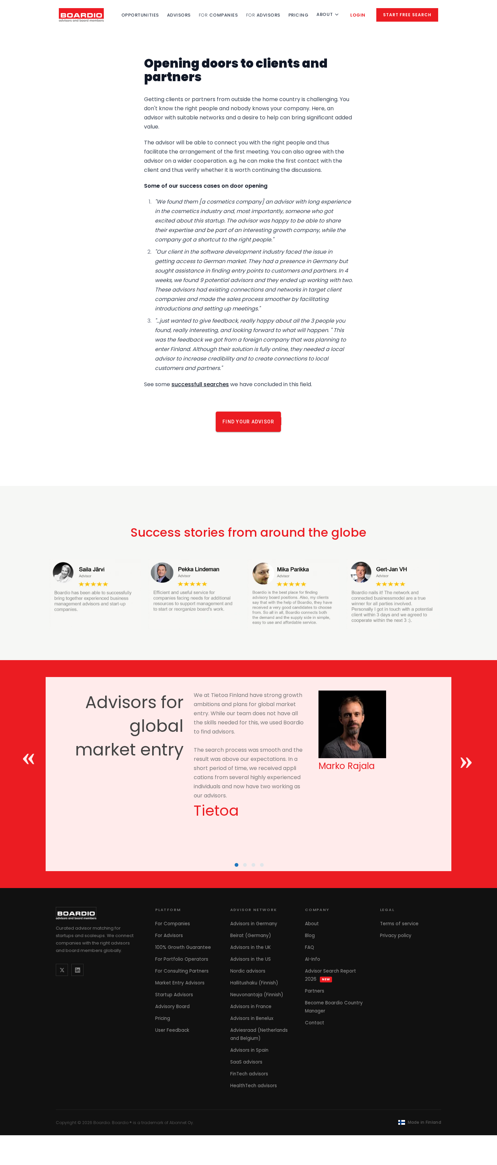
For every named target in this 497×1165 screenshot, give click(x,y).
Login (357, 15)
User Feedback (172, 1030)
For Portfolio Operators (181, 959)
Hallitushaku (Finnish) (254, 983)
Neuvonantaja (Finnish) (256, 995)
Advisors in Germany (253, 924)
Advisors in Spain (249, 1050)
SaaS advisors (246, 1062)
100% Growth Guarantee (183, 947)
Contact (314, 1023)
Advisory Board (172, 1006)
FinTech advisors (249, 1074)
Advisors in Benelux (251, 1018)
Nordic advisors (247, 971)
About (324, 14)
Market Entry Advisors (180, 983)
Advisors (179, 15)
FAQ (309, 947)
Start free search (407, 15)
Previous (28, 756)
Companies (218, 15)
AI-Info (312, 959)
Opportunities (140, 15)
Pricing (298, 15)
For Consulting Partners (182, 971)
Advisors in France (250, 1006)
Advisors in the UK (250, 947)
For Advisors (169, 935)
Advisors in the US (250, 959)
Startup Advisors (174, 995)
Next (466, 764)
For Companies (172, 924)
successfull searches (200, 384)
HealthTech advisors (253, 1085)
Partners (314, 991)
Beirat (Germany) (250, 935)
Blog (310, 935)
